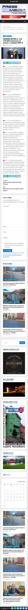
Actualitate (9, 36)
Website (5, 238)
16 (23, 494)
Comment (6, 206)
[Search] (24, 21)
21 (17, 497)
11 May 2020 (8, 45)
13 (14, 494)
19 (11, 497)
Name (4, 226)
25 (7, 500)
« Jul (4, 505)
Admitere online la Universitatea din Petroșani (12, 182)
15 (20, 494)
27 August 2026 (7, 286)
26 (11, 500)
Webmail (7, 474)
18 (7, 497)
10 (4, 494)
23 (23, 497)
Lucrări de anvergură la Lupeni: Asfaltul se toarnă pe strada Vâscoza (14, 273)
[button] (3, 21)
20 (14, 497)
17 (4, 497)
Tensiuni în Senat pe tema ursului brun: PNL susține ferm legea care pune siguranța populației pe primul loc (14, 588)
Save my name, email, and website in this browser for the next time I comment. (14, 245)
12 (11, 494)
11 (7, 494)
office (4, 45)
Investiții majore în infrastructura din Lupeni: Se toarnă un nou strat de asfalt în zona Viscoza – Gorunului (14, 320)
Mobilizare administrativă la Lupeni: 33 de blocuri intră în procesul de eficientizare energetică (14, 296)
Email (4, 232)
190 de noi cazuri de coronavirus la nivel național (13, 188)
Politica (15, 594)
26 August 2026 (7, 334)
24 (4, 500)
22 (20, 497)
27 (14, 500)
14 (17, 494)
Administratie (16, 279)
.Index (4, 36)
